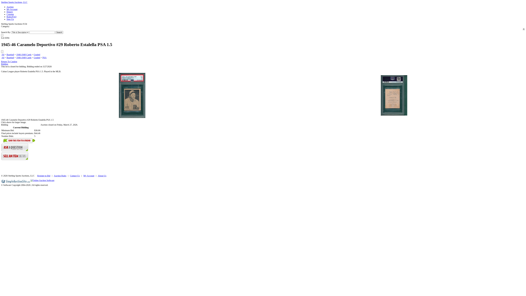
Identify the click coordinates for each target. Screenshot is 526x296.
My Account (12, 9)
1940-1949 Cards (23, 54)
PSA (44, 57)
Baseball (10, 54)
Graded (37, 54)
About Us (102, 176)
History (10, 12)
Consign (10, 14)
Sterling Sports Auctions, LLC (14, 2)
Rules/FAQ (11, 17)
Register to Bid (43, 176)
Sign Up (10, 19)
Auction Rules (60, 176)
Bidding (4, 64)
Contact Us (75, 176)
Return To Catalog (9, 61)
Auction (10, 7)
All (3, 54)
